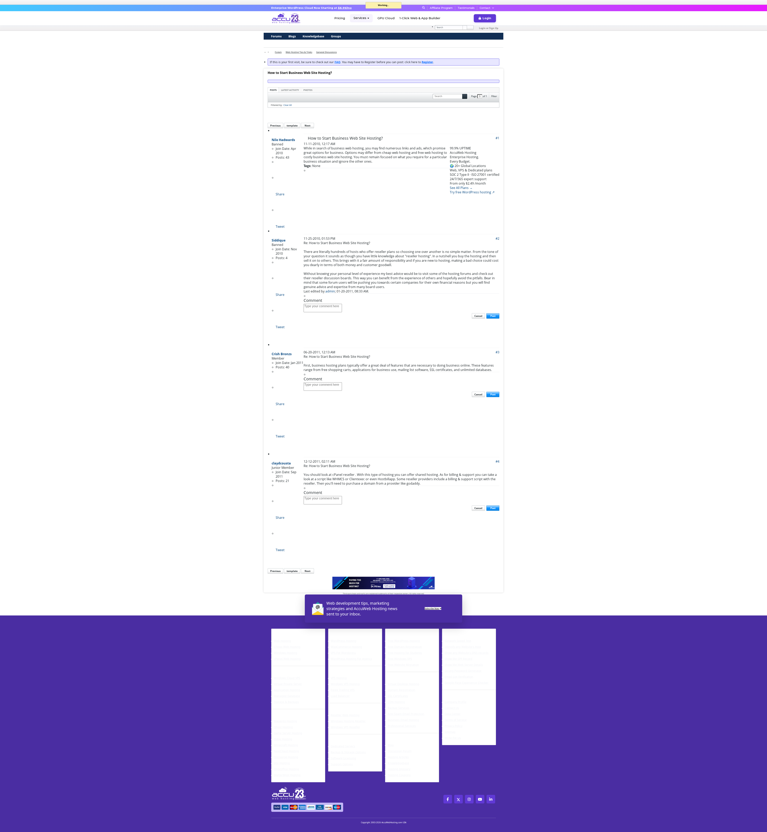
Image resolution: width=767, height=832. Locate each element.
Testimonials (466, 7)
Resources (395, 735)
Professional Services (402, 726)
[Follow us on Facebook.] (447, 799)
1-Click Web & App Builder (419, 18)
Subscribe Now (432, 608)
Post (493, 316)
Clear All (287, 104)
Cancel (478, 316)
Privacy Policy (453, 726)
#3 (497, 352)
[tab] (273, 89)
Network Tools (456, 631)
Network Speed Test (458, 641)
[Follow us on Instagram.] (469, 799)
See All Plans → (461, 188)
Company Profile (455, 702)
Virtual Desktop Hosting (403, 684)
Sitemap (450, 732)
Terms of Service (456, 720)
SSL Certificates (398, 696)
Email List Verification (459, 677)
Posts (273, 89)
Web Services (398, 674)
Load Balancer (340, 696)
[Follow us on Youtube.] (480, 799)
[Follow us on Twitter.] (458, 799)
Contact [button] (485, 7)
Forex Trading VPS (343, 690)
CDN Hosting (396, 702)
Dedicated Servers (346, 736)
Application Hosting (287, 690)
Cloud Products (286, 668)
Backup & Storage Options (348, 752)
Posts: (280, 157)
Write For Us (453, 738)
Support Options (342, 764)
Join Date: (283, 148)
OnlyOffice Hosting (286, 769)
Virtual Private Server (288, 684)
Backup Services (398, 708)
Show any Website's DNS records (467, 653)
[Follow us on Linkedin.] (491, 799)
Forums (276, 36)
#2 (497, 238)
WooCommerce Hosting (346, 647)
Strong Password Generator (463, 671)
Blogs (292, 36)
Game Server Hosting (288, 733)
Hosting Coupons (399, 775)
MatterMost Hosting (287, 775)
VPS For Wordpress (343, 653)
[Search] (470, 27)
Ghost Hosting (283, 727)
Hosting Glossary (399, 769)
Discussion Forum (399, 751)
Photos (307, 89)
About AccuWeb (458, 692)
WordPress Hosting (347, 631)
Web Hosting (282, 641)
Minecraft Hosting (286, 745)
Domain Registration (401, 690)
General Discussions (326, 52)
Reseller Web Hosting (345, 715)
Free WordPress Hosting (404, 641)
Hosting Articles (398, 757)
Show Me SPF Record (458, 659)
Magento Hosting (285, 721)
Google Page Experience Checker (467, 683)
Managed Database (287, 696)
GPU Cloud (386, 18)
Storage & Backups (286, 702)
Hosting (279, 631)
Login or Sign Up (488, 28)
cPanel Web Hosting (287, 659)
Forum (278, 52)
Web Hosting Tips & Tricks (299, 52)
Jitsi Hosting (282, 763)
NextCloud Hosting (286, 751)
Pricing (339, 18)
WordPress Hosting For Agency (351, 659)
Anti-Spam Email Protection (406, 714)
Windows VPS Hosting (345, 684)
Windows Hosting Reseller (348, 721)
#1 (497, 138)
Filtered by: (276, 104)
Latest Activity (290, 89)
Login (487, 18)
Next (307, 125)
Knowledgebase (313, 36)
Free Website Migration (403, 665)
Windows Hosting (285, 653)
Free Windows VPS (400, 659)
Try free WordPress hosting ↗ (472, 192)
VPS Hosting (339, 678)
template (292, 125)
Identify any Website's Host (463, 647)
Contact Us (452, 708)
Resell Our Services (347, 705)
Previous (275, 125)
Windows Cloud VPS (287, 678)
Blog (391, 745)
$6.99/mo (345, 7)
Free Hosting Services (406, 631)
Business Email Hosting (403, 720)
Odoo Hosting (283, 739)
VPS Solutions (341, 668)
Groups (336, 36)
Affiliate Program (441, 7)
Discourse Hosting (286, 757)
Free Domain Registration (405, 647)
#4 (497, 461)
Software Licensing (343, 758)
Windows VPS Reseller (345, 727)
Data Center (453, 714)
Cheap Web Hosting (287, 647)
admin (330, 291)
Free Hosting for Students (405, 653)
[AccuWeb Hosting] (286, 18)
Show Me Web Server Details (464, 665)
